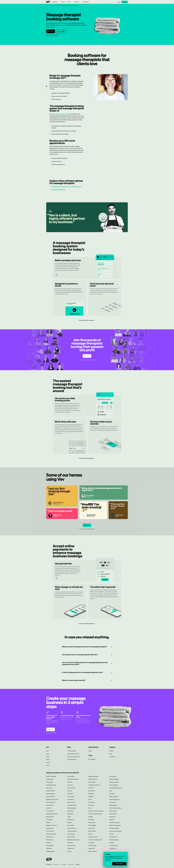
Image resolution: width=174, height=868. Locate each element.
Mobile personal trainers (73, 839)
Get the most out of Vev (73, 753)
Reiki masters (91, 790)
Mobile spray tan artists (52, 799)
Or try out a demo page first (52, 35)
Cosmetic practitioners (94, 785)
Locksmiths (70, 793)
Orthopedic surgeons (114, 822)
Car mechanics (71, 796)
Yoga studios (91, 848)
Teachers (69, 822)
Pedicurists (91, 793)
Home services (49, 805)
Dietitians (111, 819)
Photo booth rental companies (95, 811)
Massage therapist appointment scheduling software (67, 186)
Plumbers (69, 782)
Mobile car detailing (51, 834)
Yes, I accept (119, 863)
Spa (51, 5)
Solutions (54, 2)
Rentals (90, 834)
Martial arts (49, 788)
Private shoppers (113, 785)
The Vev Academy (71, 751)
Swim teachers (50, 837)
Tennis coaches (71, 837)
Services (111, 834)
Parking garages (50, 851)
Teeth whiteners (92, 845)
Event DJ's (48, 808)
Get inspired (86, 2)
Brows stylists (49, 845)
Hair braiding (70, 825)
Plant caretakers (92, 851)
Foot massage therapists (115, 788)
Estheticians (112, 816)
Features (76, 2)
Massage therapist (57, 5)
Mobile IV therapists (51, 776)
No (108, 863)
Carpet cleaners (71, 788)
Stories (48, 762)
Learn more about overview (86, 320)
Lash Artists (70, 811)
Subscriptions (93, 747)
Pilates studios (113, 811)
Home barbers (71, 776)
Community (112, 756)
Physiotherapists (50, 793)
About (47, 759)
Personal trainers (71, 828)
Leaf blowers (70, 799)
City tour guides (92, 825)
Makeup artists (71, 802)
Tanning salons (49, 779)
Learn (68, 2)
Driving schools (50, 811)
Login (47, 753)
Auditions (90, 816)
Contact (111, 751)
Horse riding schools (114, 799)
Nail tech (48, 822)
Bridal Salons (70, 848)
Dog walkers (112, 848)
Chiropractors (112, 837)
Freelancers (70, 813)
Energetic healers (50, 790)
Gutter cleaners (50, 831)
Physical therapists (72, 831)
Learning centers (113, 845)
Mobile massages (71, 808)
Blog (69, 747)
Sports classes (92, 831)
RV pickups (91, 819)
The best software (72, 759)
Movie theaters (50, 816)
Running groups (113, 805)
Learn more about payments (86, 623)
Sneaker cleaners (92, 779)
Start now (124, 2)
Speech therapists (114, 779)
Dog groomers (49, 828)
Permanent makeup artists (95, 839)
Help (110, 753)
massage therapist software (61, 114)
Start (47, 5)
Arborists (69, 790)
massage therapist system (72, 649)
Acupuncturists (113, 813)
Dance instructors (50, 802)
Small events (112, 802)
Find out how (60, 31)
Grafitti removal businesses (95, 813)
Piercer (90, 808)
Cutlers (69, 816)
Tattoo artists (91, 822)
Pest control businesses (115, 808)
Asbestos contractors (51, 825)
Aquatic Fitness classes (115, 825)
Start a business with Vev (73, 756)
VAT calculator (92, 759)
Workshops (112, 793)
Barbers (69, 851)
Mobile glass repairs (51, 785)
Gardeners (91, 796)
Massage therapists (93, 776)
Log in (118, 2)
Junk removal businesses (115, 831)
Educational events (93, 837)
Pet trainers (91, 805)
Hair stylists (70, 842)
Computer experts (72, 805)
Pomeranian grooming (72, 779)
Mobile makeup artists (51, 813)
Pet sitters (91, 788)
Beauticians (49, 848)
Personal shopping (114, 839)
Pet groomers (91, 782)
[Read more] (56, 275)
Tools (90, 755)
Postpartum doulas (114, 828)
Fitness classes (71, 834)
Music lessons (70, 819)
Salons (90, 799)
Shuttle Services (71, 845)
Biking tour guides (113, 796)
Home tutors (91, 828)
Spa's (110, 790)
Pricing (62, 2)
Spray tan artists (50, 796)
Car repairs (70, 785)
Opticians (111, 842)
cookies (111, 856)
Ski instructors (49, 839)
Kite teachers (91, 802)
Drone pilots (91, 842)
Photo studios (49, 782)
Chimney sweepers (114, 782)
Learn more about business (86, 458)
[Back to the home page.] (48, 2)
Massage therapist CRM (58, 189)
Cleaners (48, 842)
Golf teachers (112, 776)
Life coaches (49, 819)
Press (47, 765)
